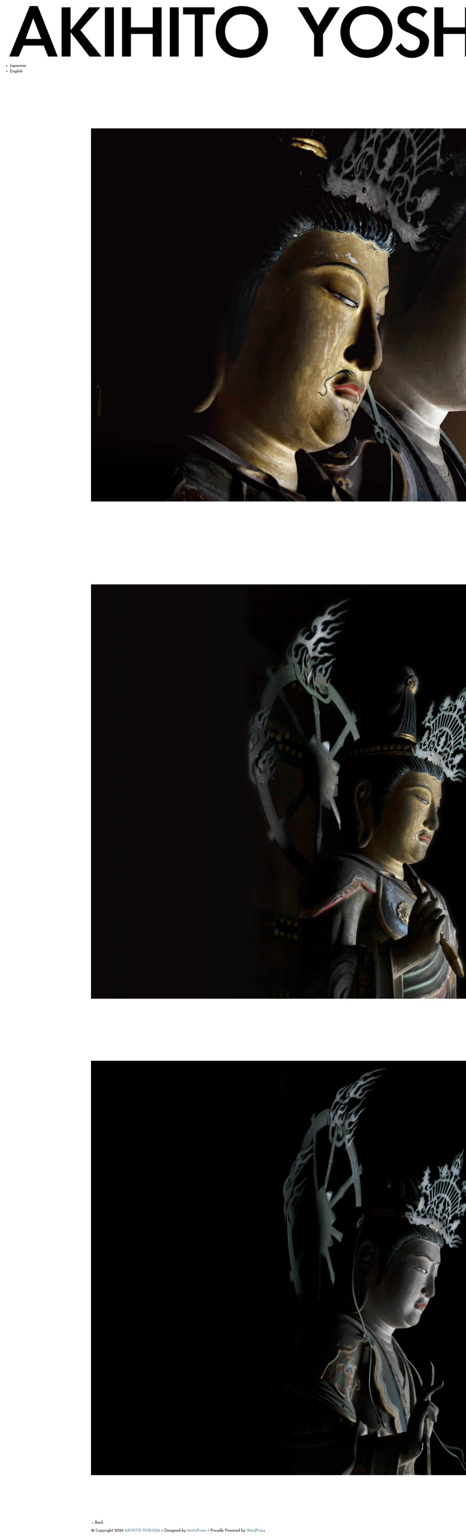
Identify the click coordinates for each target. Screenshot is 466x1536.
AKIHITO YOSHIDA (142, 1531)
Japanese (18, 66)
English (16, 71)
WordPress (256, 1531)
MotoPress (196, 1531)
